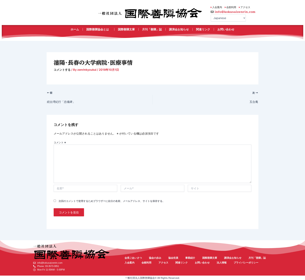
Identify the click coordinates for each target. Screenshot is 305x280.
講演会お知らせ (179, 29)
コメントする (62, 69)
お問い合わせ (225, 29)
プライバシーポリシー (246, 262)
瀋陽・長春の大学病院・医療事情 (93, 62)
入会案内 (129, 262)
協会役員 (173, 257)
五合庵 (254, 101)
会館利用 (146, 262)
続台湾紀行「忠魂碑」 (61, 101)
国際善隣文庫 (126, 29)
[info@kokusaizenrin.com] (212, 11)
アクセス (163, 262)
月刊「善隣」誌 (152, 29)
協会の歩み (155, 257)
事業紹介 (190, 257)
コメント (60, 142)
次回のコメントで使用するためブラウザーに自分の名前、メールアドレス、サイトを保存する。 (112, 200)
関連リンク (203, 29)
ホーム (75, 29)
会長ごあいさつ (133, 257)
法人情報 (222, 262)
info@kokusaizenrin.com (235, 11)
